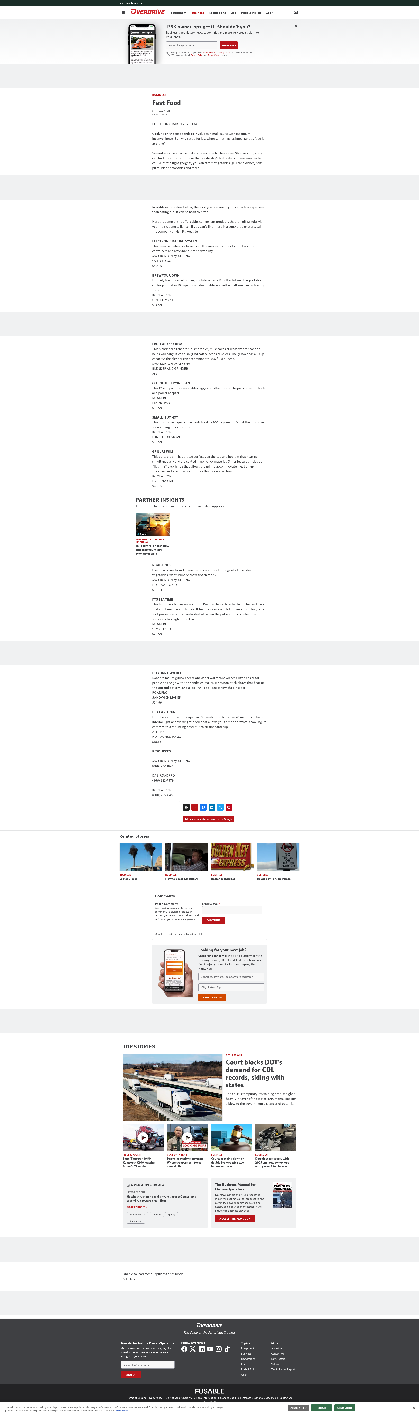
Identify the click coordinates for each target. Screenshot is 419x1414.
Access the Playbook (235, 1218)
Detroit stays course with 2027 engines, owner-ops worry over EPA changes (272, 1162)
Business (159, 94)
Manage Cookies (229, 1397)
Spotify (171, 1214)
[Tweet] (220, 807)
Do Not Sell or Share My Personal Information (191, 1397)
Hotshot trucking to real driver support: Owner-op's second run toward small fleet (161, 1198)
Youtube (156, 1214)
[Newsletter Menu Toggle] (296, 12)
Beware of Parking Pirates (274, 879)
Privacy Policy (197, 55)
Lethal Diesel (128, 879)
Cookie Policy (121, 1410)
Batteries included (223, 879)
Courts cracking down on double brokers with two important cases (227, 1162)
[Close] (413, 1408)
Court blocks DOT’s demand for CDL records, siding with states (255, 1073)
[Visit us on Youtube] (210, 1348)
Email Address (211, 903)
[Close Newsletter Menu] (296, 26)
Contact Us (285, 1397)
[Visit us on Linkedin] (202, 1348)
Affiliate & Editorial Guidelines (259, 1397)
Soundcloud (135, 1220)
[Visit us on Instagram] (219, 1348)
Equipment (262, 1154)
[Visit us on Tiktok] (227, 1348)
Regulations (234, 1055)
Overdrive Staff (161, 111)
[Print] (186, 807)
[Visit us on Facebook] (184, 1348)
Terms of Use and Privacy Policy (216, 52)
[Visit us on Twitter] (193, 1348)
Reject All (321, 1407)
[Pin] (229, 807)
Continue (214, 920)
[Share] (203, 807)
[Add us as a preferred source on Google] (194, 807)
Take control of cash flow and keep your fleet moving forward (152, 549)
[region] (209, 1408)
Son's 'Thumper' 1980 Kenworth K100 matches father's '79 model (139, 1162)
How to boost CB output (181, 879)
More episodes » (137, 1207)
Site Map (211, 1401)
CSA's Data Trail (177, 1154)
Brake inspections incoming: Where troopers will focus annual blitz (186, 1162)
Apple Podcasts (137, 1214)
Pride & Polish (132, 1154)
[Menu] (123, 12)
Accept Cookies (344, 1407)
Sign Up (131, 1374)
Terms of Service (215, 55)
